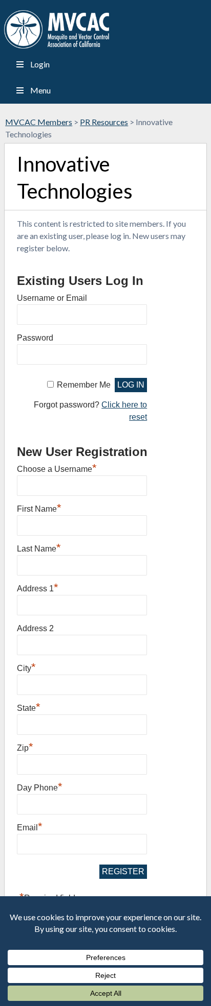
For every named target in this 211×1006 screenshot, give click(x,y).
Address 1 (37, 587)
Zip (25, 746)
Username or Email (52, 298)
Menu (40, 90)
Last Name (39, 547)
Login (40, 64)
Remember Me (84, 384)
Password (35, 337)
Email (30, 826)
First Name (39, 507)
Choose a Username (57, 467)
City (26, 667)
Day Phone (39, 786)
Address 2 (35, 628)
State (28, 706)
